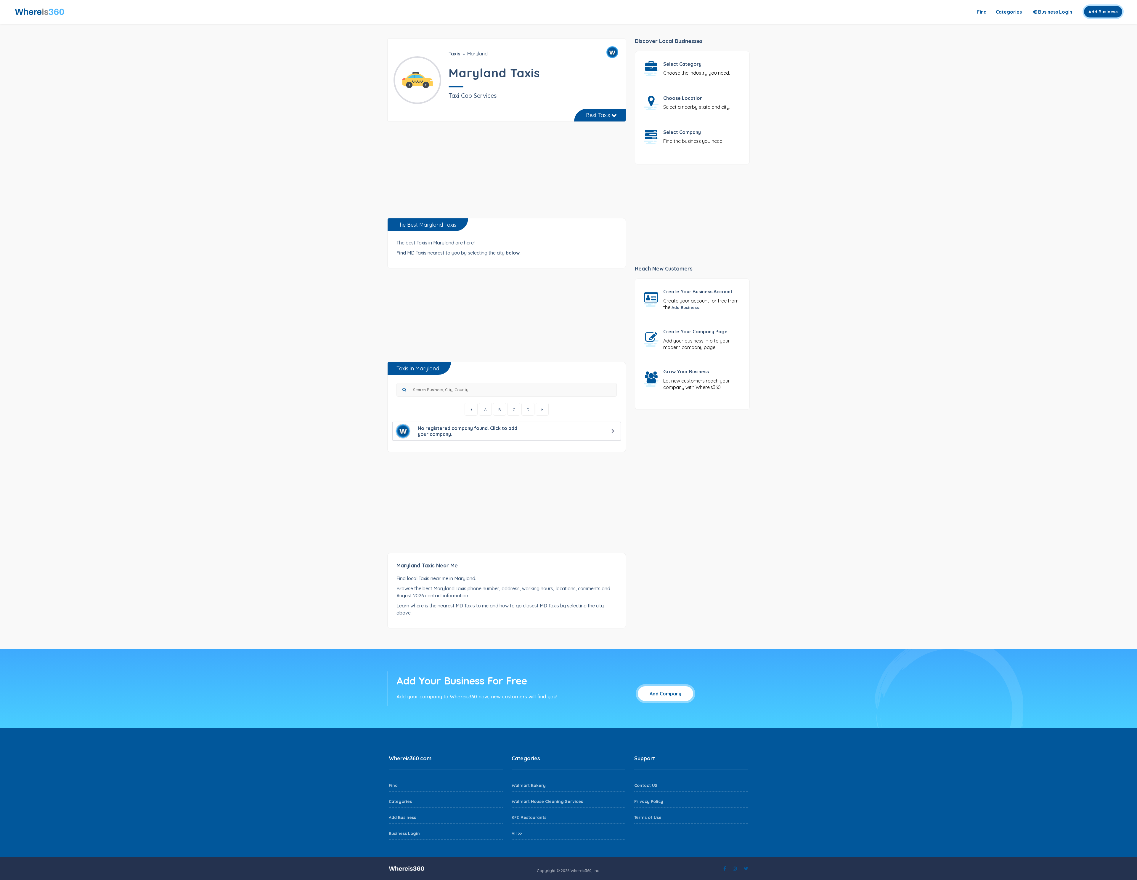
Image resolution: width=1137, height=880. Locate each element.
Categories (1009, 12)
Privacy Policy (648, 801)
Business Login (1054, 12)
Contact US (646, 785)
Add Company (665, 694)
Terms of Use (647, 817)
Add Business (1103, 12)
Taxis (454, 54)
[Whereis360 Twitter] (746, 868)
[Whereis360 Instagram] (735, 868)
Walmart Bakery (529, 785)
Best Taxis (598, 115)
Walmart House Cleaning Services (547, 801)
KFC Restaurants (529, 817)
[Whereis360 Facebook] (724, 868)
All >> (517, 833)
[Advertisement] (506, 172)
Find (982, 12)
